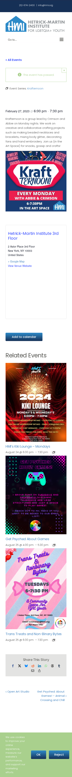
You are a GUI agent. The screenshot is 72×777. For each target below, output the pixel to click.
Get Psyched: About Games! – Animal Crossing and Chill (51, 696)
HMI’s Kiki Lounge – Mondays (28, 446)
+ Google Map (16, 261)
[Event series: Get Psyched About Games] (54, 545)
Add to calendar (24, 337)
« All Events (14, 60)
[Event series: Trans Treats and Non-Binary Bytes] (53, 640)
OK (38, 755)
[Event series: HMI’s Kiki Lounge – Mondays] (53, 452)
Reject (59, 755)
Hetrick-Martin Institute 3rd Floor (33, 236)
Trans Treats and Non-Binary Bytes (34, 634)
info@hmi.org (45, 5)
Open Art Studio (18, 691)
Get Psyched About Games (27, 539)
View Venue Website (20, 266)
